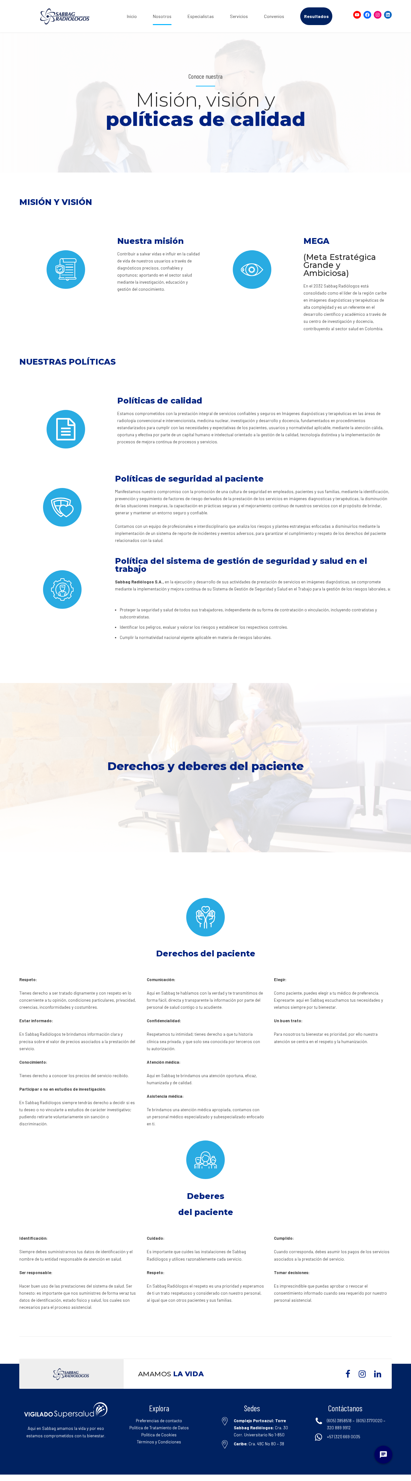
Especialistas (201, 16)
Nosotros (162, 16)
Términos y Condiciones (159, 1441)
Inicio (132, 16)
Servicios (239, 16)
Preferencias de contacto (159, 1420)
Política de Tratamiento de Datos (159, 1427)
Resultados (316, 16)
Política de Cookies (159, 1434)
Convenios (274, 16)
